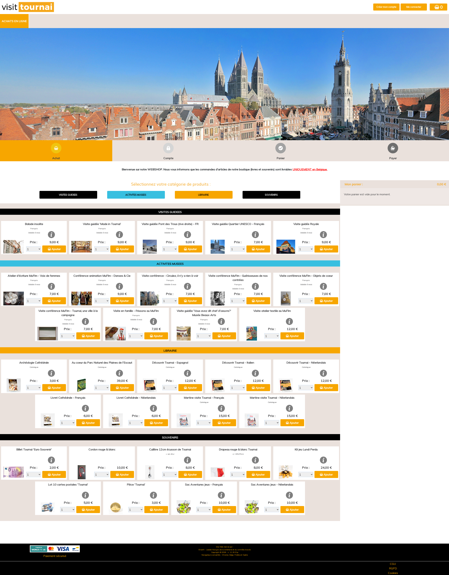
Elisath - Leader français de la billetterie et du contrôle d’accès (225, 550)
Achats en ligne (14, 21)
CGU (393, 564)
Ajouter (56, 249)
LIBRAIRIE (203, 194)
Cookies (393, 573)
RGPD (393, 568)
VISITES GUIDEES (68, 194)
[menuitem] (14, 21)
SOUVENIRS (271, 194)
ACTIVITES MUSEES (135, 194)
